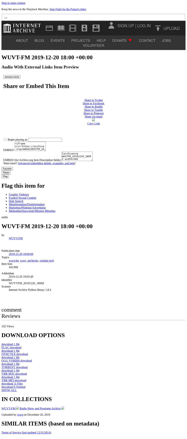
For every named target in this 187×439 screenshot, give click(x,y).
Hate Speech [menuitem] (16, 201)
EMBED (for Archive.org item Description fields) (32, 160)
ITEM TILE (14, 354)
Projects (80, 40)
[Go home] (23, 28)
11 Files (12, 383)
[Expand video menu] (73, 28)
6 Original (13, 386)
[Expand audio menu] (84, 28)
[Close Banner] (5, 17)
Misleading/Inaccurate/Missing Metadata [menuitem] (32, 210)
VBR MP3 (13, 380)
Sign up (125, 25)
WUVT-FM (16, 238)
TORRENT (14, 367)
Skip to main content (13, 3)
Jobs (166, 40)
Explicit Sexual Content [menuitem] (22, 197)
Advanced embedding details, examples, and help (46, 163)
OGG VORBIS (16, 360)
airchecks (32, 260)
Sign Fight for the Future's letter (67, 9)
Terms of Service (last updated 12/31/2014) (26, 432)
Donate (119, 40)
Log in (144, 25)
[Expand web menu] (49, 28)
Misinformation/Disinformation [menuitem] (27, 204)
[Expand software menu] (96, 28)
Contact (147, 40)
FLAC (11, 347)
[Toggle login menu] (111, 25)
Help (101, 40)
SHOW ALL (9, 390)
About (22, 40)
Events (58, 40)
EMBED (8, 150)
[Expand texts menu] (61, 28)
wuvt (23, 260)
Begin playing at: (17, 139)
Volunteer (93, 45)
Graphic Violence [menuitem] (19, 194)
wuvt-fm (14, 260)
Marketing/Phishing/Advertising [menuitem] (27, 207)
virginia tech (47, 260)
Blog (39, 40)
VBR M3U (14, 373)
